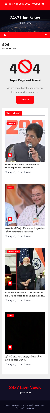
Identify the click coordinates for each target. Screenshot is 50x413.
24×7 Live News (25, 17)
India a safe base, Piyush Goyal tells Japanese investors (22, 166)
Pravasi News (13, 251)
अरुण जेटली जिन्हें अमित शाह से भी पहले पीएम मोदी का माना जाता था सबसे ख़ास (25, 230)
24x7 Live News (25, 387)
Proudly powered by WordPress (18, 405)
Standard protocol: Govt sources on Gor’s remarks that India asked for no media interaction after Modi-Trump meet (25, 297)
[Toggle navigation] (45, 35)
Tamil (10, 315)
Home (5, 48)
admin (28, 172)
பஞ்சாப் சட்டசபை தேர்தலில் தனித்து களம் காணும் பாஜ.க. (23, 358)
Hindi (10, 187)
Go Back (25, 100)
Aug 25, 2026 (15, 172)
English (11, 123)
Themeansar (28, 408)
